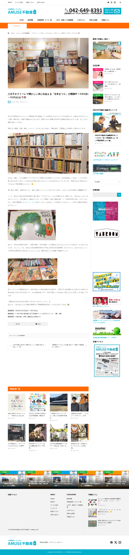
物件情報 (30, 20)
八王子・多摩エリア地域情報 (64, 20)
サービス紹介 (19, 2)
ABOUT (10, 2)
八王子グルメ (81, 20)
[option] (13, 480)
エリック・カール (30, 202)
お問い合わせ (41, 2)
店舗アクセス (30, 2)
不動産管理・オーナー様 (44, 20)
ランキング (53, 508)
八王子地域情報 (21, 335)
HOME (22, 20)
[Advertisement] (27, 368)
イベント (17, 26)
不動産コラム (105, 20)
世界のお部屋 (93, 20)
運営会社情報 (44, 542)
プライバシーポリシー (56, 542)
